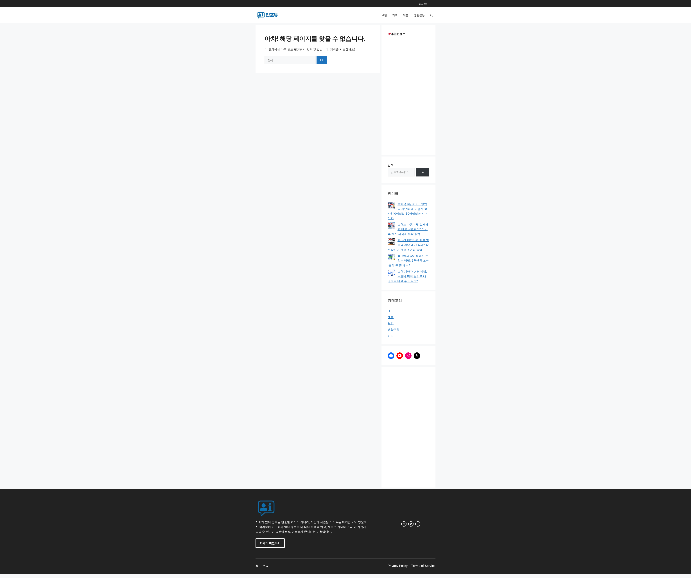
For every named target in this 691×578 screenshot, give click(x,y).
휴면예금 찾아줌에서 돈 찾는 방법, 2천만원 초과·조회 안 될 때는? (408, 260)
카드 (395, 15)
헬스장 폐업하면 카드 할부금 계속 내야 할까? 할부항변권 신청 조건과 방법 (408, 244)
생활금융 (419, 15)
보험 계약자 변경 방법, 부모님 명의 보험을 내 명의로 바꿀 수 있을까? (407, 276)
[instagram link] (404, 524)
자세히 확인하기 (270, 543)
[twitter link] (411, 524)
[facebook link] (418, 524)
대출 (405, 15)
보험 (384, 15)
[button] (431, 15)
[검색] (322, 60)
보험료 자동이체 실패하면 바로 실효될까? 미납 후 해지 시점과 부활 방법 (408, 229)
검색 (391, 165)
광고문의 (423, 3)
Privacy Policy (398, 566)
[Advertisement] (408, 94)
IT (389, 311)
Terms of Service (423, 566)
